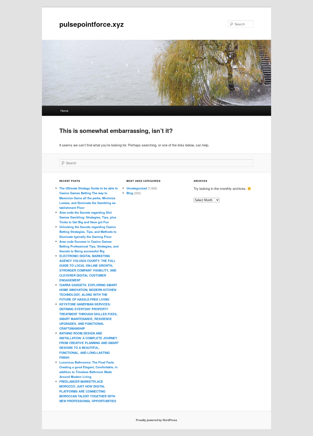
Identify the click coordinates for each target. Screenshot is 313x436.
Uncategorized (136, 188)
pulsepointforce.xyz (91, 24)
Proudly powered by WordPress (156, 420)
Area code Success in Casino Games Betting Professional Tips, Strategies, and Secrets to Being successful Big (88, 246)
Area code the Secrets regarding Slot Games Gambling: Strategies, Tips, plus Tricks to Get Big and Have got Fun (87, 217)
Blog (129, 193)
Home (64, 110)
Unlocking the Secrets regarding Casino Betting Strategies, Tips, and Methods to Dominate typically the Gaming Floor (87, 232)
